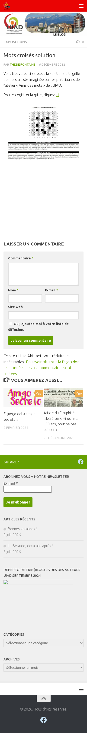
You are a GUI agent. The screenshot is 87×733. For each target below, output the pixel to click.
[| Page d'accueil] (8, 6)
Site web (15, 307)
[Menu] (81, 6)
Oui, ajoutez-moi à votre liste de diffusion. (38, 326)
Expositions (15, 42)
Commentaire (20, 258)
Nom (13, 290)
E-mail (51, 290)
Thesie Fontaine (22, 64)
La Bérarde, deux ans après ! (30, 546)
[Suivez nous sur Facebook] (81, 462)
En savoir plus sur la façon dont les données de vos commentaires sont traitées (42, 368)
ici (57, 95)
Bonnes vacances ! (22, 529)
